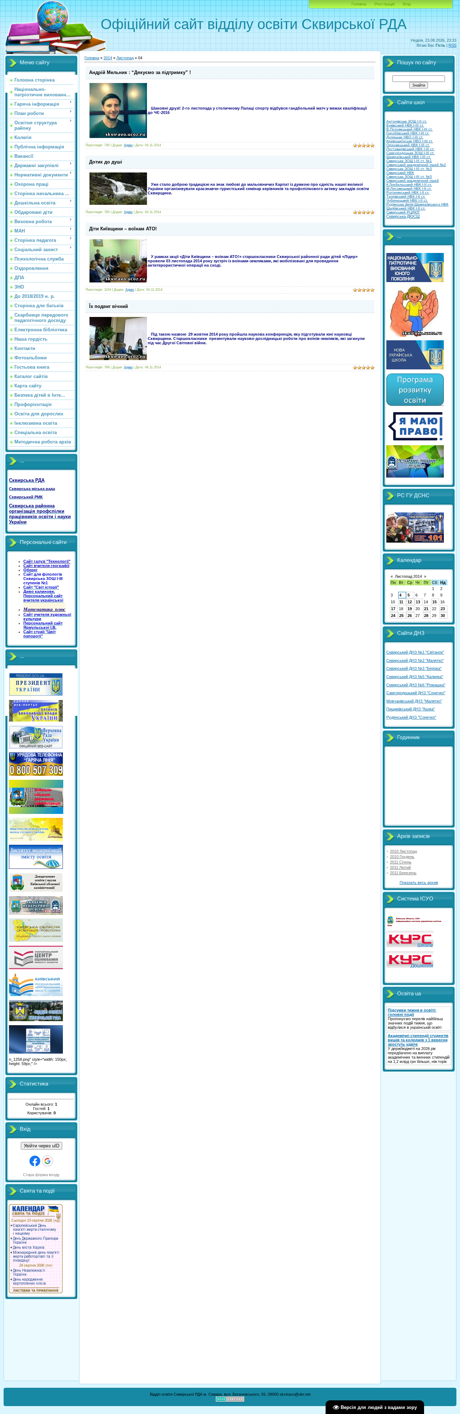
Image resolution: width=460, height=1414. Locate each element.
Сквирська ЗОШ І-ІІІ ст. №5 (409, 177)
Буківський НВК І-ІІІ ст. (405, 125)
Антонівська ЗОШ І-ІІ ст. (406, 121)
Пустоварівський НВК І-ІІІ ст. (410, 149)
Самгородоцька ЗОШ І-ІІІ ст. (410, 153)
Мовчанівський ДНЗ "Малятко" (414, 701)
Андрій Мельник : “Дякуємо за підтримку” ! (140, 72)
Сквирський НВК (400, 173)
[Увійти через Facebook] (34, 1161)
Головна (358, 4)
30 (443, 615)
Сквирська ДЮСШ (403, 216)
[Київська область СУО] (415, 925)
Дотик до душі (105, 162)
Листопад (125, 58)
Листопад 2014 (408, 576)
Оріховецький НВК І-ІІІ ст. (408, 145)
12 (410, 602)
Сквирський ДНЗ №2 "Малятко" (415, 660)
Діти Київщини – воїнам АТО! (123, 228)
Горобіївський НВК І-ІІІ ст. (407, 133)
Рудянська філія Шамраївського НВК (417, 204)
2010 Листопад (403, 851)
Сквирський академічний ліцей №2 (416, 165)
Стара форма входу (41, 1175)
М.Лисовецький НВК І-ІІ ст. (409, 188)
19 (410, 609)
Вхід (406, 4)
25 (401, 615)
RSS (452, 45)
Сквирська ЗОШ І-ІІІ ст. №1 (409, 161)
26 (410, 615)
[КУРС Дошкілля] (409, 966)
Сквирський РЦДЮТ (403, 212)
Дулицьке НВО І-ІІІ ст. (404, 137)
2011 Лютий (400, 867)
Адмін (128, 145)
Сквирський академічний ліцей (412, 181)
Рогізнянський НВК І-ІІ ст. (407, 192)
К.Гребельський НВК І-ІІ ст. (409, 184)
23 (443, 609)
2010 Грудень (402, 857)
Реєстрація (384, 4)
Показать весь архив (419, 882)
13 (418, 602)
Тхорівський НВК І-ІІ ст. (406, 196)
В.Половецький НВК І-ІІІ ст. (409, 129)
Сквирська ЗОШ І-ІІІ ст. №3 (409, 169)
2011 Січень (400, 862)
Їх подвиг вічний (108, 306)
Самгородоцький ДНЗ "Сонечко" (415, 693)
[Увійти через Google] (47, 1161)
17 (393, 609)
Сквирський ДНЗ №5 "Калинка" (414, 676)
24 (393, 615)
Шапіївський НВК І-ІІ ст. (406, 208)
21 (426, 609)
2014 (108, 58)
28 (426, 615)
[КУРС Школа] (409, 946)
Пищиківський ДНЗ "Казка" (410, 709)
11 (401, 602)
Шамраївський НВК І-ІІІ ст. (408, 157)
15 (434, 602)
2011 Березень (403, 873)
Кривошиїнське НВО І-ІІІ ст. (409, 141)
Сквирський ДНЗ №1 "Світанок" (415, 652)
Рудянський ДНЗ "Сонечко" (411, 717)
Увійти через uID (41, 1145)
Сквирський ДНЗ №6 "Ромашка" (415, 685)
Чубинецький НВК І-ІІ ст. (407, 200)
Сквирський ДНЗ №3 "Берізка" (414, 668)
